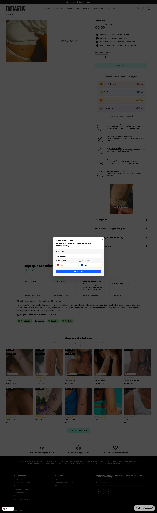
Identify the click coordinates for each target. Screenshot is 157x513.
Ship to (61, 252)
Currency (86, 261)
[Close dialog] (102, 239)
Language (62, 261)
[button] (8, 509)
